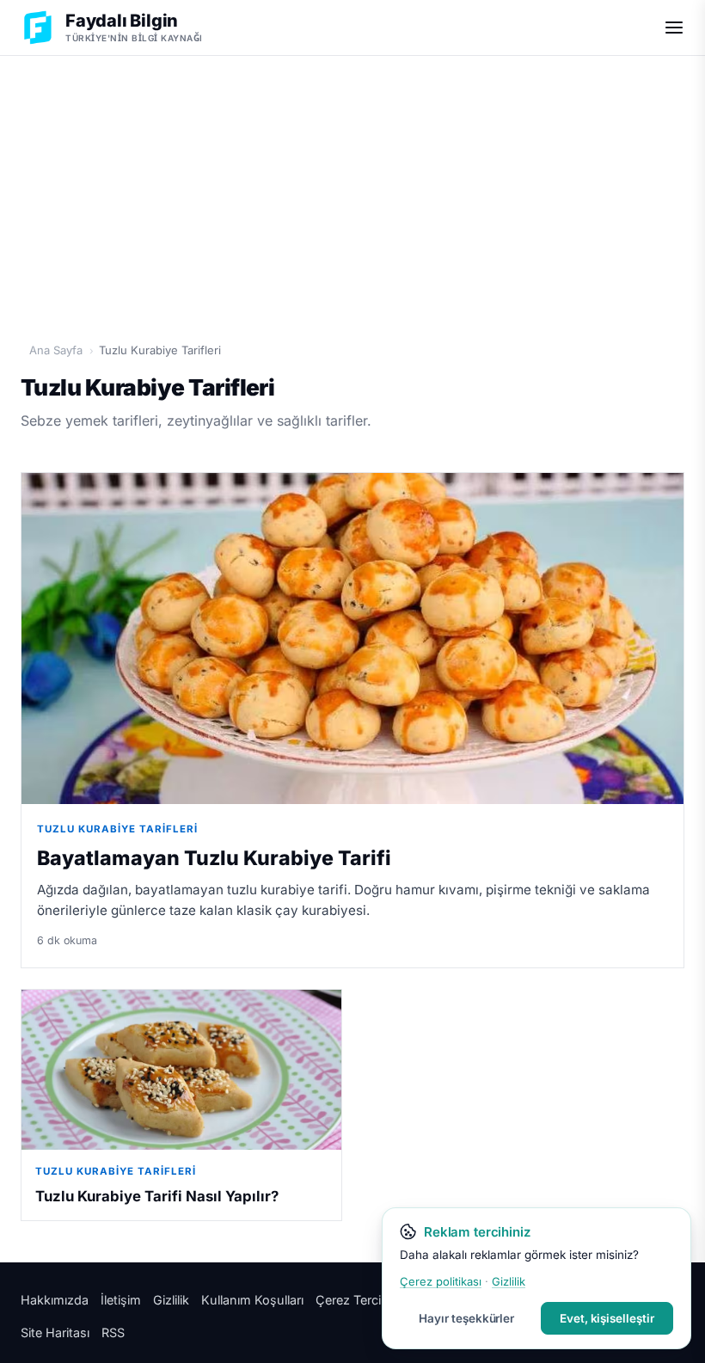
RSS (113, 1332)
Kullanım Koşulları (252, 1299)
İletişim (121, 1299)
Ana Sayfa (56, 350)
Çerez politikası (440, 1281)
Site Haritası (55, 1332)
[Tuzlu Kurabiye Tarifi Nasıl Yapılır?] (181, 1070)
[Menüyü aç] (674, 27)
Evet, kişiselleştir (607, 1318)
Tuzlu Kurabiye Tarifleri (117, 829)
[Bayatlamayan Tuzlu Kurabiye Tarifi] (352, 638)
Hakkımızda (55, 1299)
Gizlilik (171, 1299)
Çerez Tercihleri (360, 1299)
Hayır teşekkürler (466, 1318)
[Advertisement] (352, 190)
